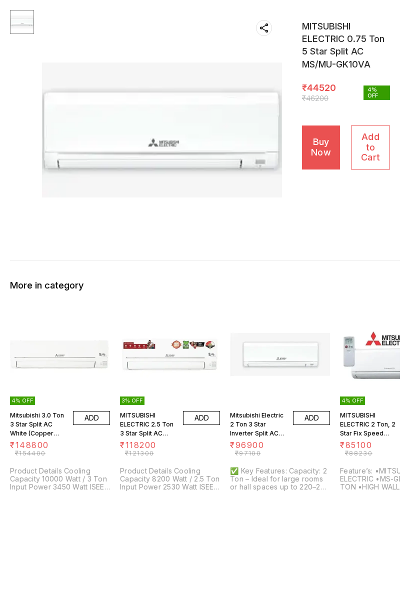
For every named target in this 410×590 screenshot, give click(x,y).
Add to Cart (370, 147)
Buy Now (321, 147)
